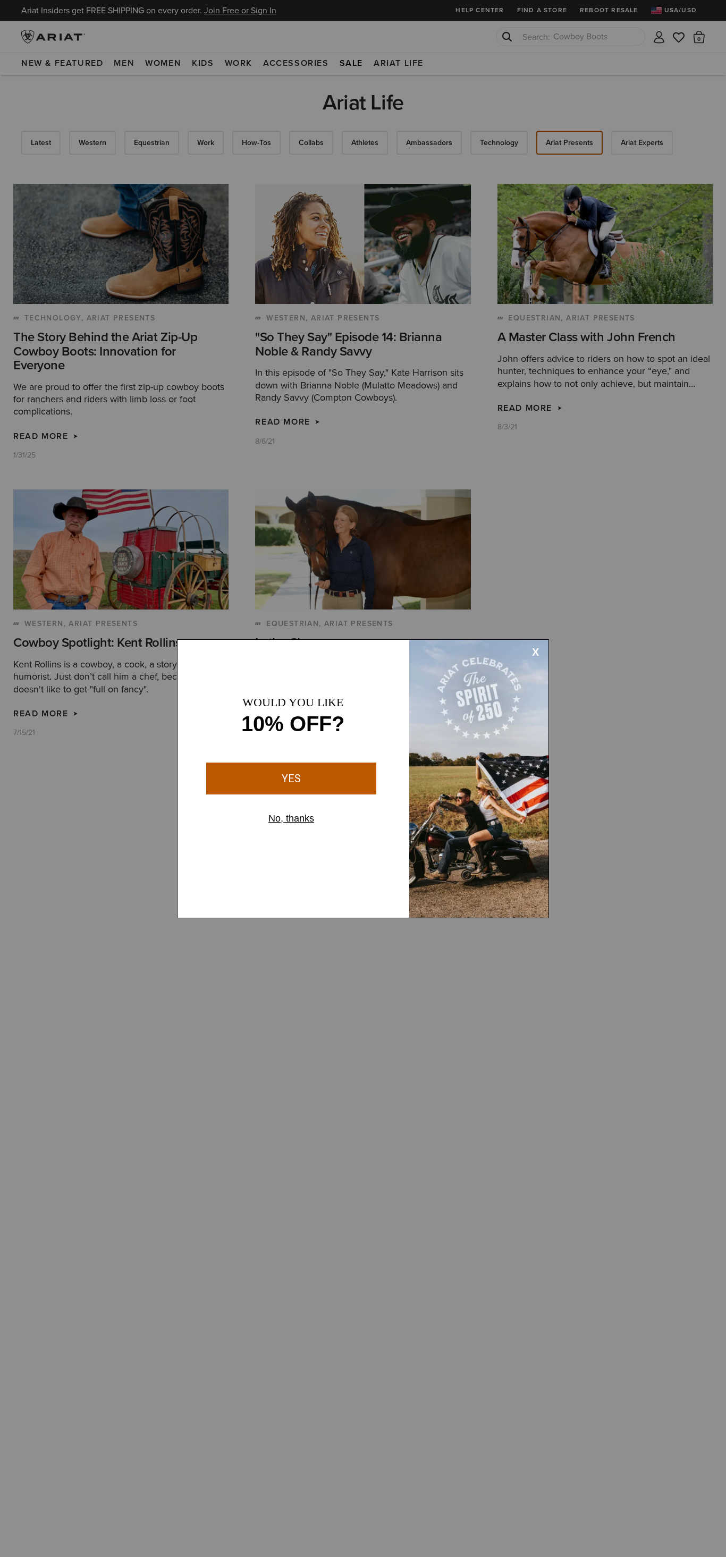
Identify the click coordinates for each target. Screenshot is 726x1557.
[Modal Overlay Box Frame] (363, 778)
